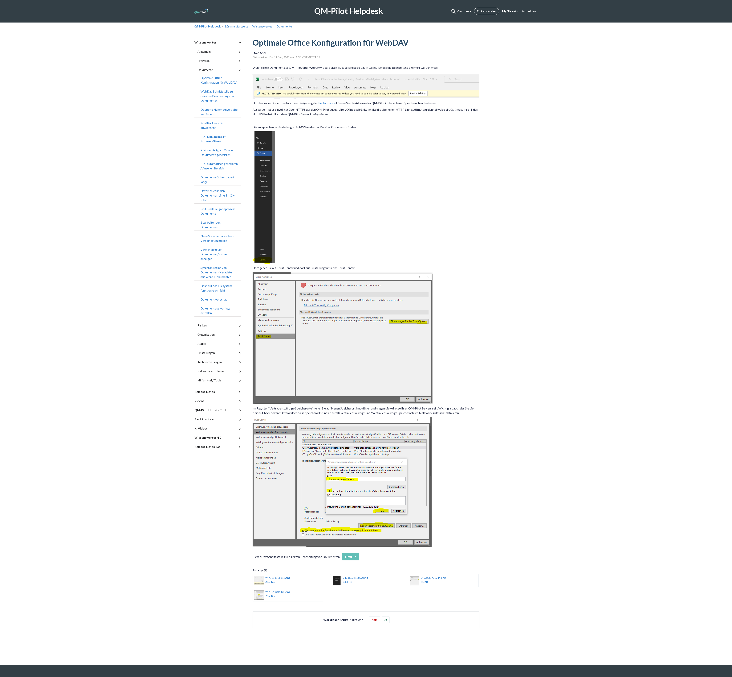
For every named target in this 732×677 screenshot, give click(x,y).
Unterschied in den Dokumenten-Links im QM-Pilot (219, 195)
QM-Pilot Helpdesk (207, 26)
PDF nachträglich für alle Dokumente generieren (217, 152)
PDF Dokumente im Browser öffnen (213, 139)
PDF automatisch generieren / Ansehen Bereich (219, 166)
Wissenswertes (262, 26)
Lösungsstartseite (236, 26)
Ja (385, 619)
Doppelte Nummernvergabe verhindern (219, 112)
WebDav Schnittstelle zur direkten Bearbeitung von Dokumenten (217, 95)
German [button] (463, 11)
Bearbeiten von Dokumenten (211, 225)
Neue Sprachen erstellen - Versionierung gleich (217, 238)
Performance (327, 103)
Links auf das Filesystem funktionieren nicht (216, 288)
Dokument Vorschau (214, 299)
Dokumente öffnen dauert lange (217, 179)
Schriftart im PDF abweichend (212, 125)
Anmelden (529, 11)
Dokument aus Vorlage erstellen (215, 310)
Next (348, 557)
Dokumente (284, 26)
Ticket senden (487, 11)
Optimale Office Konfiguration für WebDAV (219, 80)
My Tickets (510, 11)
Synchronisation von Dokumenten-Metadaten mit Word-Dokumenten (217, 272)
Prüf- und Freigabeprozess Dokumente (218, 211)
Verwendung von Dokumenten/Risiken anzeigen (214, 254)
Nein (374, 619)
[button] (453, 11)
